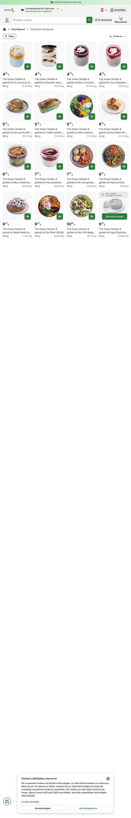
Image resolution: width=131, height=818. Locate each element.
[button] (118, 10)
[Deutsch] (103, 10)
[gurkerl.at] (4, 29)
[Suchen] (89, 20)
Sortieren (117, 36)
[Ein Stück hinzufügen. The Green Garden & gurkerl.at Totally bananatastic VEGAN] (60, 116)
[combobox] (49, 20)
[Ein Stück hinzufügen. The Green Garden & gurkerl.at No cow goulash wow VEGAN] (92, 166)
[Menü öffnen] (7, 20)
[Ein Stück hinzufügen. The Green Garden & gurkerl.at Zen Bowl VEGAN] (60, 216)
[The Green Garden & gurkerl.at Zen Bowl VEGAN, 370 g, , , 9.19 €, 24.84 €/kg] (49, 206)
